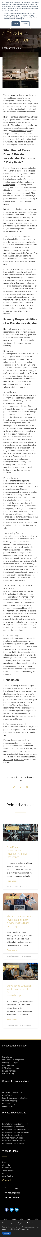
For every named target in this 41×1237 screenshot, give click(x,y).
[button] (14, 787)
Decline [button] (25, 24)
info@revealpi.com (12, 1193)
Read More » (12, 881)
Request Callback (12, 1197)
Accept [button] (15, 24)
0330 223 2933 (14, 1188)
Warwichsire (18, 760)
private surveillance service (23, 395)
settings (25, 1229)
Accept (6, 1233)
